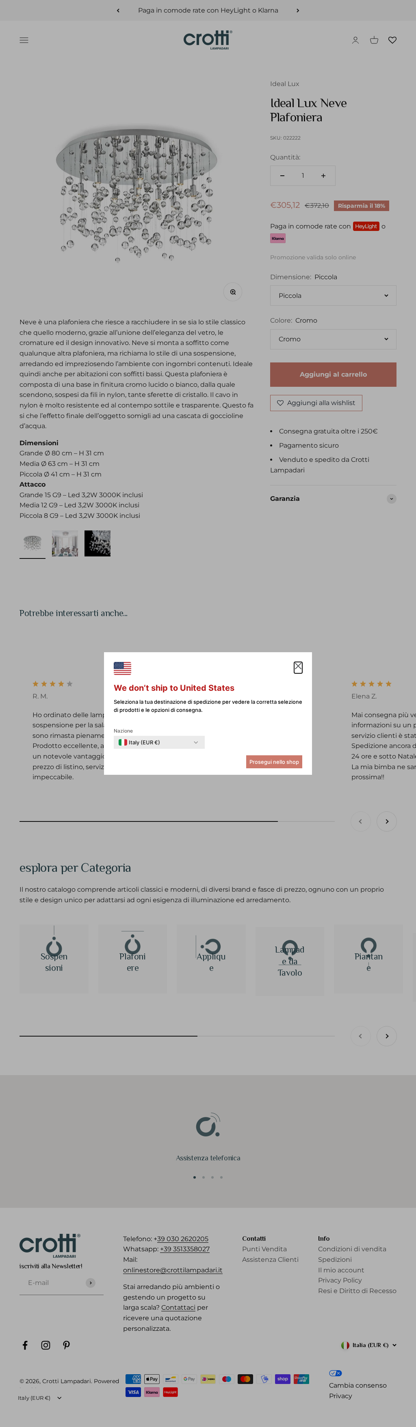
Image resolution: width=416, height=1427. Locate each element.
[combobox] (139, 742)
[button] (298, 667)
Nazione (123, 731)
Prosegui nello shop (274, 762)
